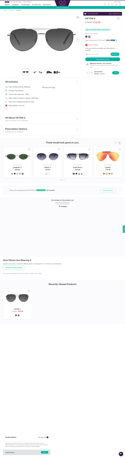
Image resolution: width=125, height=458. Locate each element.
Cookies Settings (9, 452)
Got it (44, 452)
